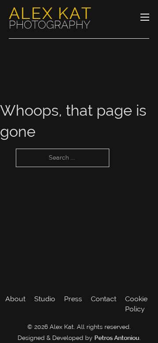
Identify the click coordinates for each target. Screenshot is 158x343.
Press (73, 299)
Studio (44, 299)
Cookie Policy (136, 304)
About (15, 299)
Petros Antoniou (117, 339)
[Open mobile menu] (144, 17)
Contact (103, 299)
